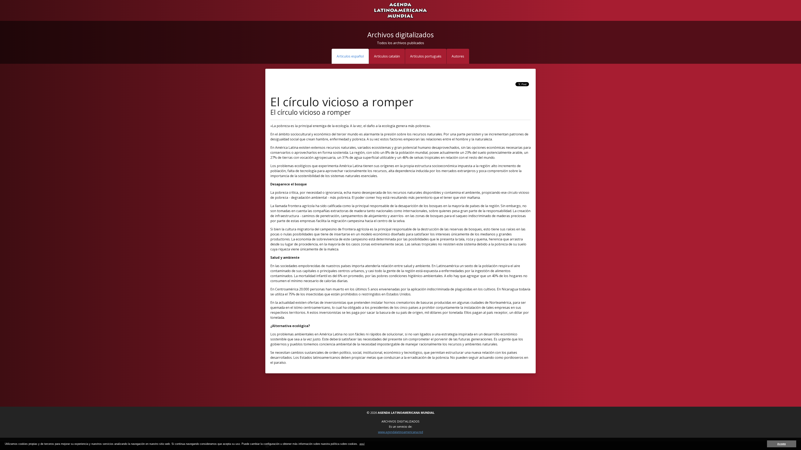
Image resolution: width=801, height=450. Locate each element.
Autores (458, 56)
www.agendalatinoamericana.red (400, 432)
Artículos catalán (387, 56)
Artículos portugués (425, 56)
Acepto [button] (781, 443)
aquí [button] (362, 443)
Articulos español (350, 56)
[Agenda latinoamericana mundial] (400, 10)
